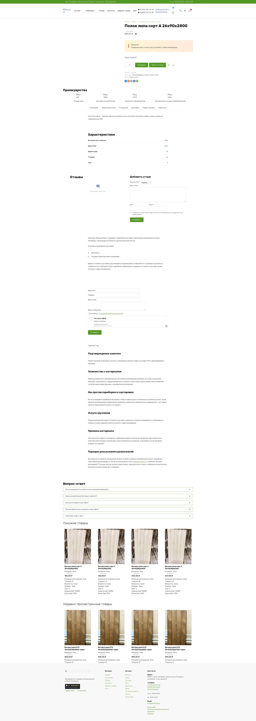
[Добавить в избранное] (169, 65)
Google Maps (82, 690)
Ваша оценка (135, 182)
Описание (94, 108)
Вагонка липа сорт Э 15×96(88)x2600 (140, 567)
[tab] (94, 107)
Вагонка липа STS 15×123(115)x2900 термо (108, 648)
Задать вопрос (149, 108)
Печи (127, 683)
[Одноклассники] (128, 81)
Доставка (135, 108)
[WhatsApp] (137, 81)
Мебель (127, 694)
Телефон (91, 295)
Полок (158, 22)
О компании (89, 11)
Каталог (77, 11)
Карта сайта (151, 707)
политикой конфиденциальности (111, 314)
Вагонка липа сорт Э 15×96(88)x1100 (106, 567)
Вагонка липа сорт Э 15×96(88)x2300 (173, 567)
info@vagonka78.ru (162, 9)
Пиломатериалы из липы (146, 22)
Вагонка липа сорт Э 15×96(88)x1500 (73, 567)
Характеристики (109, 108)
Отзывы (101, 11)
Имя (132, 205)
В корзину (142, 65)
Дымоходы (128, 686)
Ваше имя (91, 290)
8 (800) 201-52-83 (147, 12)
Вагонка (128, 675)
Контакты (111, 11)
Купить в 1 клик (157, 65)
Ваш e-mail (92, 300)
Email (151, 205)
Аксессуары (129, 697)
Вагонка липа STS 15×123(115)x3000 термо (74, 648)
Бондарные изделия (132, 691)
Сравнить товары (124, 11)
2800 (166, 146)
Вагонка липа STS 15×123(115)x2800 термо (142, 648)
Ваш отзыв (134, 185)
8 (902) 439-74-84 (147, 10)
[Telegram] (131, 81)
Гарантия (162, 108)
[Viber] (134, 81)
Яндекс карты (70, 690)
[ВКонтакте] (126, 81)
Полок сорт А (133, 77)
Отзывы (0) (123, 108)
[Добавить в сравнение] (173, 65)
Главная (127, 22)
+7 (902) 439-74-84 (153, 685)
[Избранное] (185, 11)
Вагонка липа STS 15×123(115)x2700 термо (175, 648)
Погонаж (128, 680)
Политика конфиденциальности (158, 709)
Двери (127, 689)
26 (167, 157)
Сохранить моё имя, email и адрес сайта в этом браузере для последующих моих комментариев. (157, 213)
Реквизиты (150, 711)
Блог (134, 11)
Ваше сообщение (94, 310)
